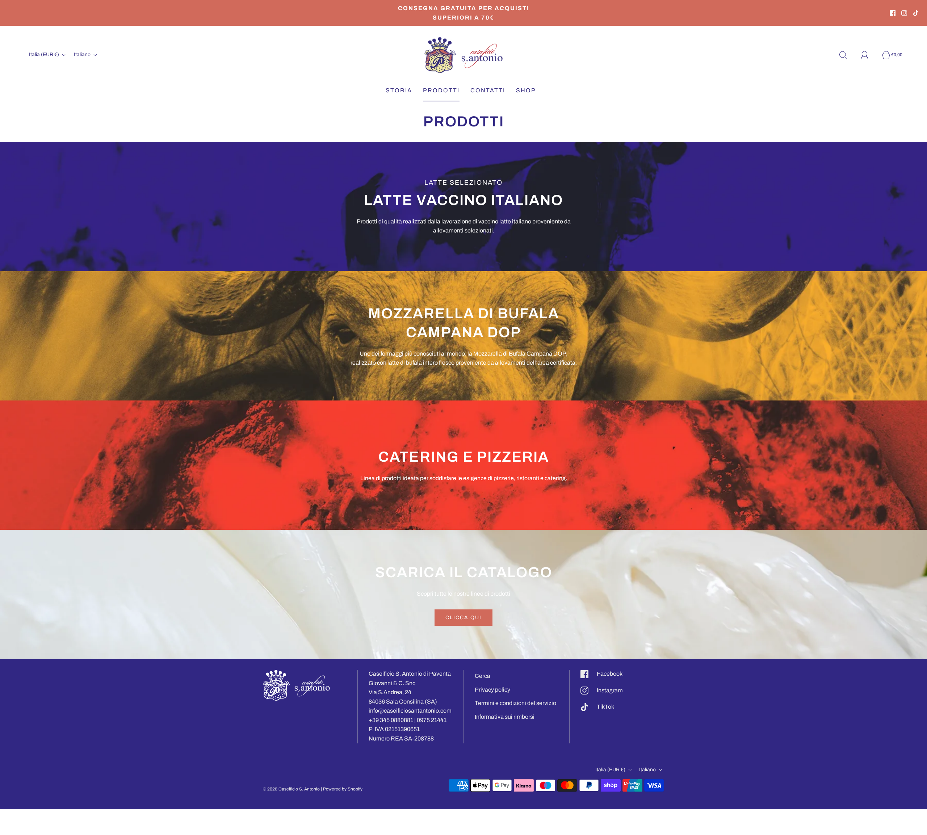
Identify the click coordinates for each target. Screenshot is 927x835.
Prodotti (441, 90)
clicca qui (463, 617)
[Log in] (869, 55)
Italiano (83, 54)
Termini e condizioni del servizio (515, 703)
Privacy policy (492, 690)
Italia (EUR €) (44, 54)
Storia (399, 90)
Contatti (487, 90)
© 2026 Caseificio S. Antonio (291, 789)
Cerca (482, 676)
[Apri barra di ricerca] (847, 55)
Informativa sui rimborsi (504, 717)
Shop (526, 90)
